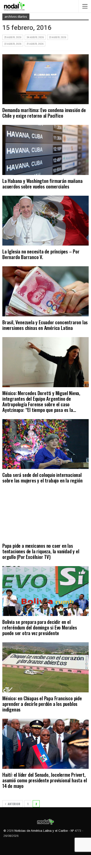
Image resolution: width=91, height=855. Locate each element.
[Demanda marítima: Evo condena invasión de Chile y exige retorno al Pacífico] (45, 79)
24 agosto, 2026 (35, 37)
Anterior (13, 804)
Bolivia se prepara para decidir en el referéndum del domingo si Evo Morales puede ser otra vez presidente (39, 627)
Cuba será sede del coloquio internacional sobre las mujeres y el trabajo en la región (42, 477)
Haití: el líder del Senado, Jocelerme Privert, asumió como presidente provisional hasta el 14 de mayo (44, 780)
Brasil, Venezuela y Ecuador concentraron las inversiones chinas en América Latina (45, 324)
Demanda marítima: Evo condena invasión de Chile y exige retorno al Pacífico (44, 112)
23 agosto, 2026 (57, 37)
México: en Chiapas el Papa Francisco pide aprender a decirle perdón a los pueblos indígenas (42, 703)
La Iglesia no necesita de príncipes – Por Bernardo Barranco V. (41, 254)
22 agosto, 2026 (12, 43)
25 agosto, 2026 (12, 37)
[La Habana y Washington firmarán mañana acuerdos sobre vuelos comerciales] (45, 150)
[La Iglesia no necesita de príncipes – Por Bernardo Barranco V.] (45, 221)
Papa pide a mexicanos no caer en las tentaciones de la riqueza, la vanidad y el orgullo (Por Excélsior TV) (40, 551)
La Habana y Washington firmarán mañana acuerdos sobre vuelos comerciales (42, 183)
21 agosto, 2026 (35, 43)
